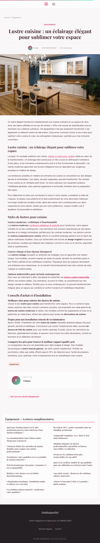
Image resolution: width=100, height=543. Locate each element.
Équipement (16, 17)
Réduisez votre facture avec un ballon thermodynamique (23, 474)
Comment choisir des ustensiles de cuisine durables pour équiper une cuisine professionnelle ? (25, 449)
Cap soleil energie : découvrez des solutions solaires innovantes (72, 474)
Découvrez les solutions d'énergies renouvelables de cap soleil (68, 455)
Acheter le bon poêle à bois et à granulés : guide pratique (71, 482)
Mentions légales (45, 529)
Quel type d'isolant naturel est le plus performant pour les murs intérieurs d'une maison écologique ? (25, 430)
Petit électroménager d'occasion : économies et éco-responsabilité (26, 466)
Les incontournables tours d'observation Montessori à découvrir (24, 439)
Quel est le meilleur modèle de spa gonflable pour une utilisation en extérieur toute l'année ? (73, 465)
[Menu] (53, 4)
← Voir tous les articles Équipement (23, 396)
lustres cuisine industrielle (76, 277)
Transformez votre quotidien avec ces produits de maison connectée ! (26, 458)
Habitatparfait (50, 512)
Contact (58, 529)
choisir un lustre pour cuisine (61, 156)
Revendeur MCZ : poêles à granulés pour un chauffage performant (72, 428)
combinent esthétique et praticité (44, 225)
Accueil (7, 17)
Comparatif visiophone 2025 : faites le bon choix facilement (71, 436)
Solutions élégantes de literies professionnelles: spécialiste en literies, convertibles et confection (70, 446)
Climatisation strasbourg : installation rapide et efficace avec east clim (26, 482)
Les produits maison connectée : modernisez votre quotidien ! (25, 490)
